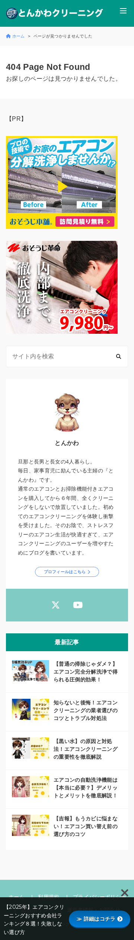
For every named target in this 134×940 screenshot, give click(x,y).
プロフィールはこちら (65, 571)
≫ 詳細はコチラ (96, 918)
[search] (118, 356)
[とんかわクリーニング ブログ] (54, 13)
